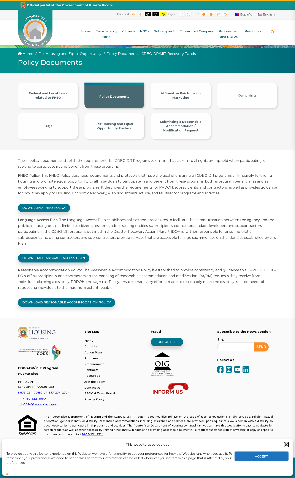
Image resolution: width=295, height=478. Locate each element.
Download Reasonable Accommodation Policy (66, 302)
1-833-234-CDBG (30, 392)
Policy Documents (114, 96)
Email (221, 340)
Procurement (94, 364)
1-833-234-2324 (58, 392)
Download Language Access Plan (53, 258)
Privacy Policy (94, 399)
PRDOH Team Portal (99, 393)
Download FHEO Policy (44, 208)
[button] (286, 444)
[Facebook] (220, 370)
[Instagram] (229, 370)
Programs (91, 358)
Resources (92, 375)
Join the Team (94, 381)
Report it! (167, 342)
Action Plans (93, 352)
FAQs (47, 126)
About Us (91, 346)
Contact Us (92, 387)
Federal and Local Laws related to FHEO (48, 95)
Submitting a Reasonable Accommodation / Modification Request (180, 126)
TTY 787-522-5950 (32, 398)
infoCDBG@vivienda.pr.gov (37, 404)
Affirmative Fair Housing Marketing (181, 95)
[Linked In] (246, 370)
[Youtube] (237, 370)
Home (28, 54)
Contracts (91, 370)
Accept (261, 456)
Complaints (247, 95)
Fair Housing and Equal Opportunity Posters (114, 126)
